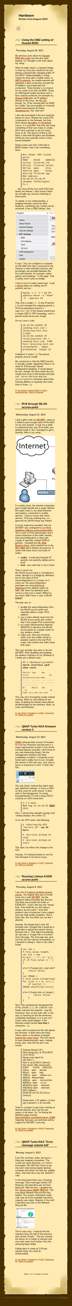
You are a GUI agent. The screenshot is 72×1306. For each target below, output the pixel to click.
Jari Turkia (22, 390)
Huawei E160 (21, 98)
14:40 (44, 390)
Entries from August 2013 (33, 19)
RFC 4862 (20, 548)
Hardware (26, 15)
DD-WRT (41, 420)
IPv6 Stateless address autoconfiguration (34, 529)
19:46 (41, 713)
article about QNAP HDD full (33, 1190)
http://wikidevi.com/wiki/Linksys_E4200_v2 (37, 1117)
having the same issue (27, 1038)
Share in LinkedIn (36, 392)
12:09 (41, 863)
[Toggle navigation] (18, 28)
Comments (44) (21, 392)
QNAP (18, 742)
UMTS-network (22, 80)
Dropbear (46, 123)
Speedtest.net (22, 110)
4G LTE (43, 100)
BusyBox (32, 123)
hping (20, 285)
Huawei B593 (34, 390)
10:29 (41, 1259)
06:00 (41, 1128)
